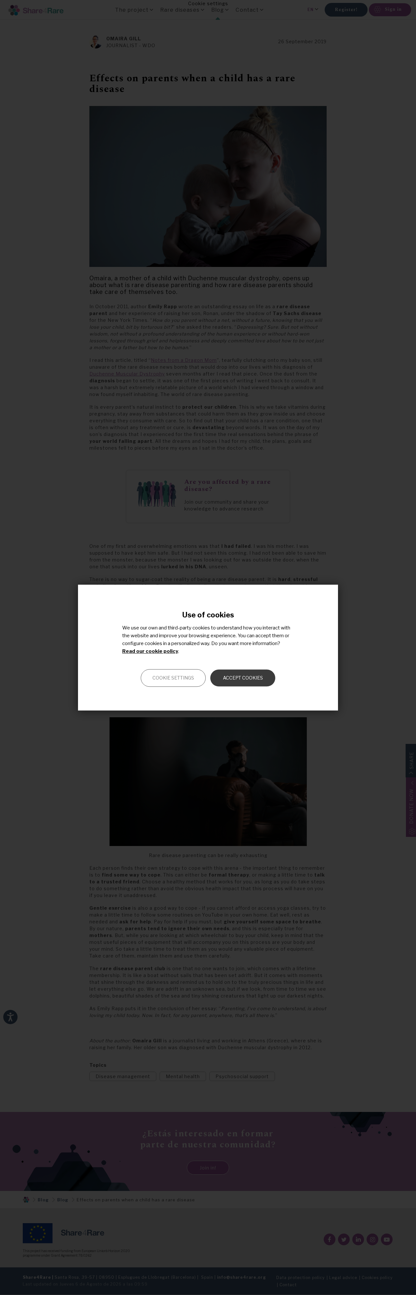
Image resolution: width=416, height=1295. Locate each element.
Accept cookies (243, 678)
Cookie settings (173, 678)
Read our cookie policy (150, 651)
